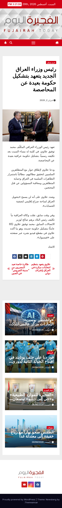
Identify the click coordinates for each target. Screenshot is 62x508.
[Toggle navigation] (33, 43)
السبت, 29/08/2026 (41, 330)
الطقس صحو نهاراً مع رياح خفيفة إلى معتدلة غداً (32, 434)
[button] (11, 42)
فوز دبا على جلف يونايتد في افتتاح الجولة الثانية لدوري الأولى (31, 361)
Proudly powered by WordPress (19, 499)
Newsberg (51, 499)
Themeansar (31, 502)
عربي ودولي (51, 62)
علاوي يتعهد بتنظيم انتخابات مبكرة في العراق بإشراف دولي (40, 269)
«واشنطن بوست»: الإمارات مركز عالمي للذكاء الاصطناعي (31, 323)
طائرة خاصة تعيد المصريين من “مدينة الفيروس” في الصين (20, 269)
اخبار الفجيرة (48, 390)
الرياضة (50, 353)
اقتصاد (50, 315)
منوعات (50, 428)
